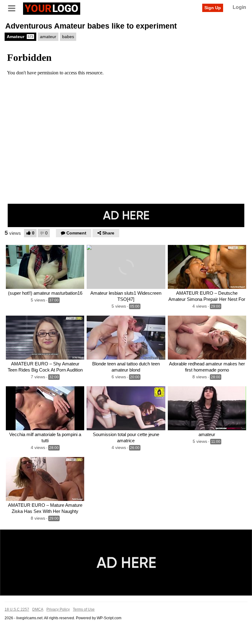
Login (239, 7)
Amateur (20, 36)
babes (68, 36)
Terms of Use (84, 609)
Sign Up (212, 7)
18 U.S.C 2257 (17, 609)
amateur (48, 36)
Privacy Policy (58, 609)
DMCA (37, 609)
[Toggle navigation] (14, 7)
